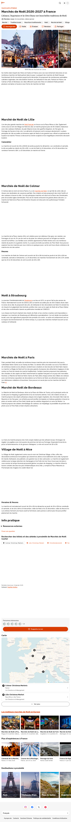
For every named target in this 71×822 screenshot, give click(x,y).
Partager (60, 26)
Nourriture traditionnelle (32, 22)
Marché (4, 22)
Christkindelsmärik (55, 543)
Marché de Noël (56, 22)
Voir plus (37, 704)
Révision (47, 26)
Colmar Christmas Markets (14, 543)
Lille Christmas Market (36, 543)
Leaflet (51, 682)
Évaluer (35, 26)
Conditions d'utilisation (59, 818)
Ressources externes (12, 526)
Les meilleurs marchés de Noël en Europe (20, 712)
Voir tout (8, 64)
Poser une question (8, 531)
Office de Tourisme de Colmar (37, 69)
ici (6, 382)
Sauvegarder (10, 26)
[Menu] (66, 3)
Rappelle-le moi (37, 629)
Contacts (16, 818)
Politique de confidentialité (42, 818)
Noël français (29, 124)
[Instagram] (25, 807)
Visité (24, 26)
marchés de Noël (41, 191)
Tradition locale (16, 22)
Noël (46, 22)
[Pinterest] (45, 807)
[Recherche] (60, 3)
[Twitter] (39, 807)
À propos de (8, 818)
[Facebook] (32, 807)
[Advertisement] (35, 100)
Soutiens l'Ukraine (26, 818)
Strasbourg (28, 300)
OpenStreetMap (59, 682)
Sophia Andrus (12, 587)
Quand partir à (9, 8)
